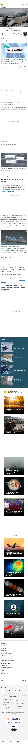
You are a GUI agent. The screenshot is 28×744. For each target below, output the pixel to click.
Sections (23, 7)
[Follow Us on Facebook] (3, 691)
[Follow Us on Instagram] (6, 691)
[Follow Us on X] (19, 691)
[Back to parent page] (3, 6)
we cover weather (21, 59)
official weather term (6, 248)
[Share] (2, 34)
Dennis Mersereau (9, 191)
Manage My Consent (6, 653)
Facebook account (16, 91)
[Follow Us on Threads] (16, 691)
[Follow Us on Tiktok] (12, 691)
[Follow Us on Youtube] (9, 691)
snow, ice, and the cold (12, 63)
